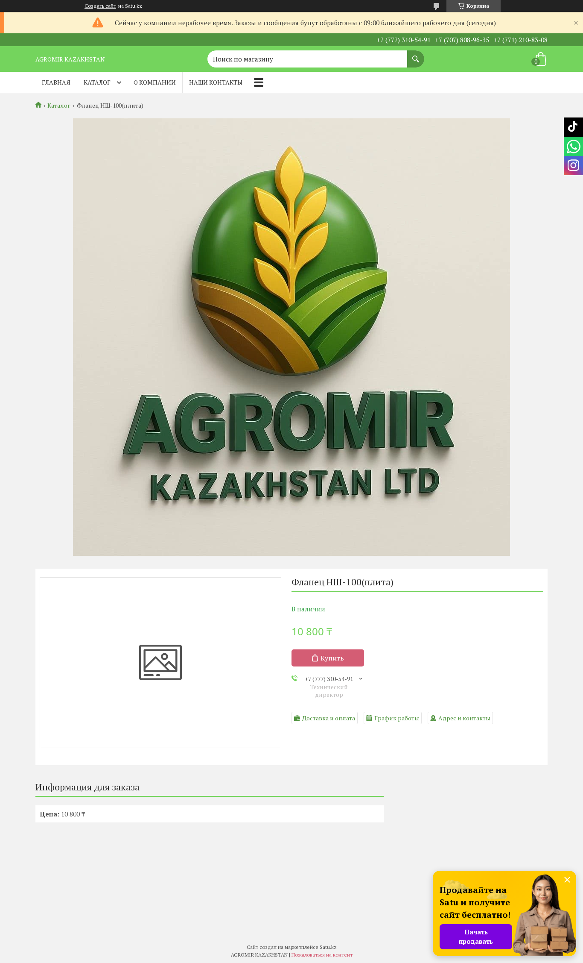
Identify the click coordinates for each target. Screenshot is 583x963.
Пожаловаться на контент (322, 954)
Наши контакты (215, 82)
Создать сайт (100, 6)
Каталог (97, 82)
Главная (56, 82)
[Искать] (415, 54)
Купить (332, 658)
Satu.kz (328, 947)
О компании (155, 82)
